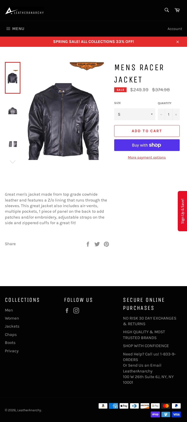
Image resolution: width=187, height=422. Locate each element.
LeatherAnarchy (29, 410)
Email (155, 365)
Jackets (12, 326)
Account (175, 28)
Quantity (164, 103)
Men (9, 310)
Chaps (11, 334)
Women (12, 318)
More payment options (147, 157)
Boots (10, 342)
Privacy (12, 350)
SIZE (117, 103)
